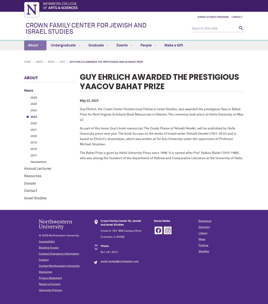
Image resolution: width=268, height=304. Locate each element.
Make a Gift (173, 45)
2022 (34, 123)
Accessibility (47, 241)
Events (123, 45)
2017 (34, 155)
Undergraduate (64, 45)
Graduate (96, 45)
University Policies (50, 290)
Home (27, 62)
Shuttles (204, 251)
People (146, 45)
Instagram (167, 230)
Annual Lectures (37, 169)
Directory (204, 227)
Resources (32, 176)
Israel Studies (35, 198)
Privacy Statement (50, 278)
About (33, 45)
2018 (34, 149)
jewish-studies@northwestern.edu (120, 261)
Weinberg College (60, 6)
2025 (34, 104)
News (51, 62)
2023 (62, 62)
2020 (34, 136)
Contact (237, 17)
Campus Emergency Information (59, 253)
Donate (30, 183)
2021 (34, 130)
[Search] (240, 28)
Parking (203, 245)
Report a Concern (49, 284)
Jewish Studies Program (213, 17)
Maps (202, 239)
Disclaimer (45, 272)
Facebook (158, 230)
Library (203, 233)
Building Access (49, 247)
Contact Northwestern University (59, 266)
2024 (34, 110)
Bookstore (205, 221)
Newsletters (38, 162)
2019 (34, 142)
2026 (34, 97)
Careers (44, 260)
